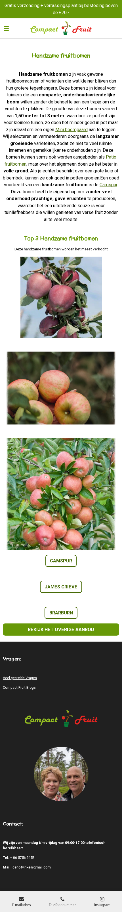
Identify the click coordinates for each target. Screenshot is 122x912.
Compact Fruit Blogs (19, 687)
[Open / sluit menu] (6, 28)
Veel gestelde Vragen (20, 678)
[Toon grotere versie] (61, 297)
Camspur (108, 184)
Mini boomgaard (71, 129)
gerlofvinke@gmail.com (31, 867)
